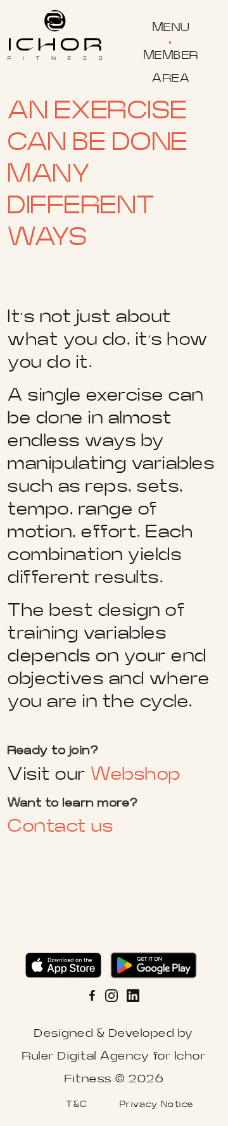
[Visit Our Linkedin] (133, 995)
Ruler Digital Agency (85, 1056)
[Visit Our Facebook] (95, 995)
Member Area (171, 67)
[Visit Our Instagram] (111, 995)
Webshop (136, 774)
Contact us (60, 826)
